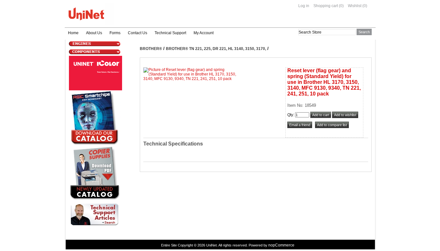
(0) (341, 6)
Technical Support (170, 33)
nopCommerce (281, 245)
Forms (115, 33)
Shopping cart (325, 6)
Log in (303, 6)
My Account (204, 33)
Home (73, 33)
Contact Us (137, 33)
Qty (290, 115)
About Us (94, 33)
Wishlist (354, 6)
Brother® (151, 48)
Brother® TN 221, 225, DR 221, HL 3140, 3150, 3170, (216, 48)
